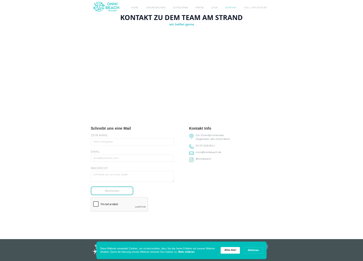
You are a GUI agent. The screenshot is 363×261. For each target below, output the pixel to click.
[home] (106, 7)
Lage (214, 7)
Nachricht (99, 168)
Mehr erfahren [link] (186, 251)
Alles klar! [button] (230, 250)
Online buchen (155, 7)
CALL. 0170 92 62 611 (255, 7)
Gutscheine (180, 7)
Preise (199, 7)
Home (134, 7)
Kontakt (231, 7)
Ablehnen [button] (253, 250)
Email (95, 151)
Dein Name (99, 135)
